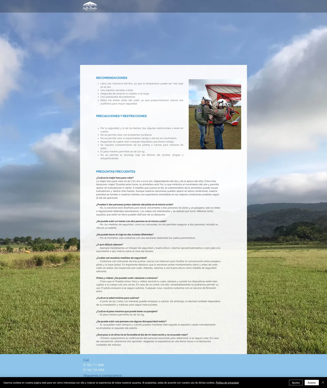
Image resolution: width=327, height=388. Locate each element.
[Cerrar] (323, 382)
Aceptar (312, 382)
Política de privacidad (227, 382)
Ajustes (296, 382)
